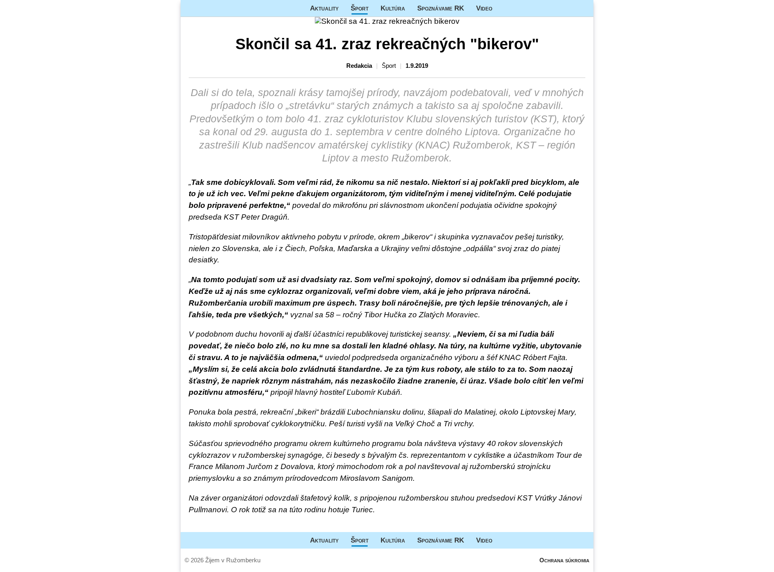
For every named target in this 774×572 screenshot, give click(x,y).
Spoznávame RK (440, 8)
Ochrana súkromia (564, 560)
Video (484, 8)
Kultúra (393, 8)
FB (504, 8)
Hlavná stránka (211, 8)
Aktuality (324, 8)
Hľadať (583, 8)
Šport (359, 8)
